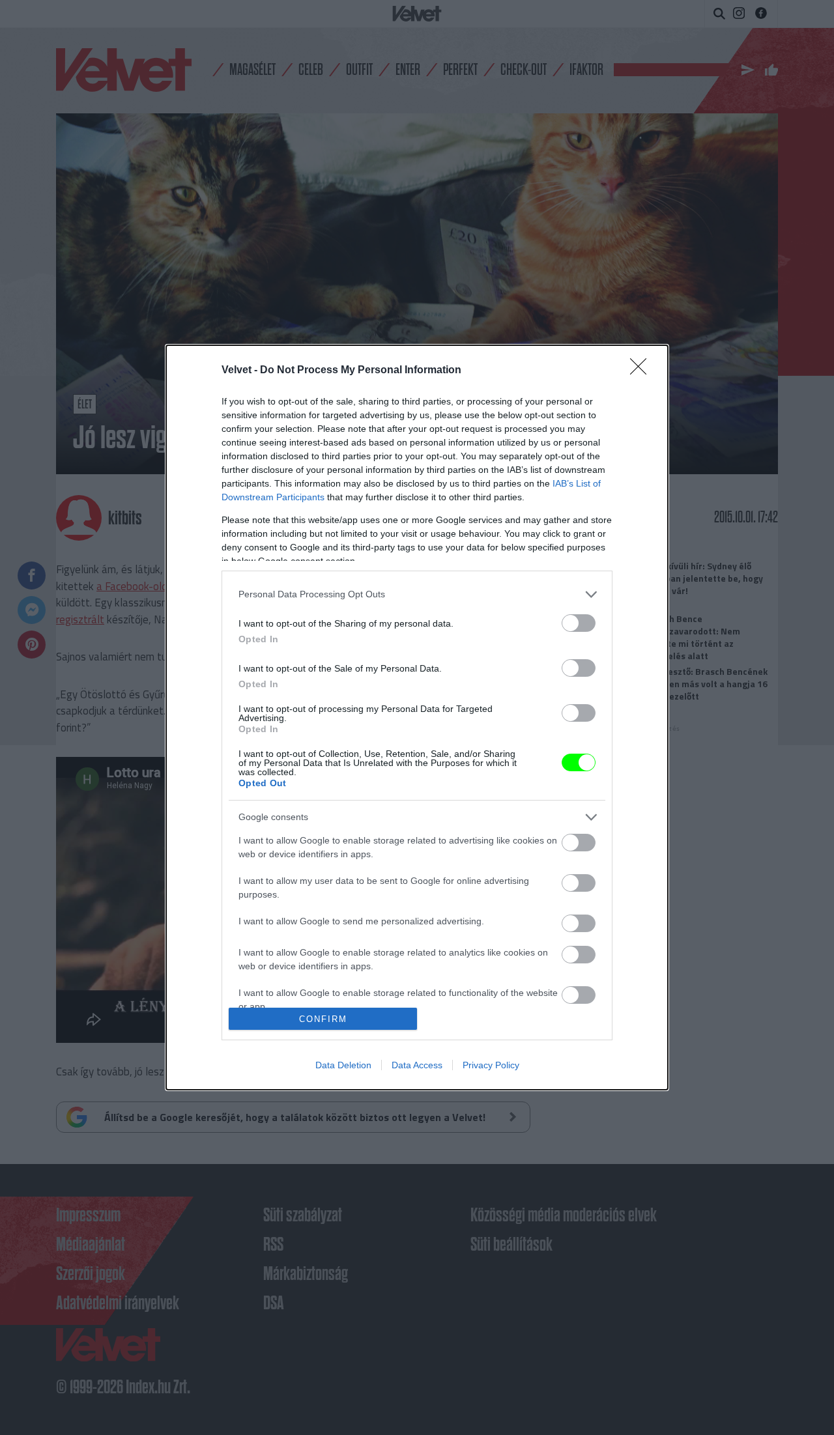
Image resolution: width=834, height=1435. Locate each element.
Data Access (417, 1065)
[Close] (642, 370)
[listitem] (417, 594)
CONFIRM (323, 1019)
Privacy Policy (491, 1065)
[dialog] (417, 717)
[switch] (579, 623)
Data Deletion (343, 1065)
